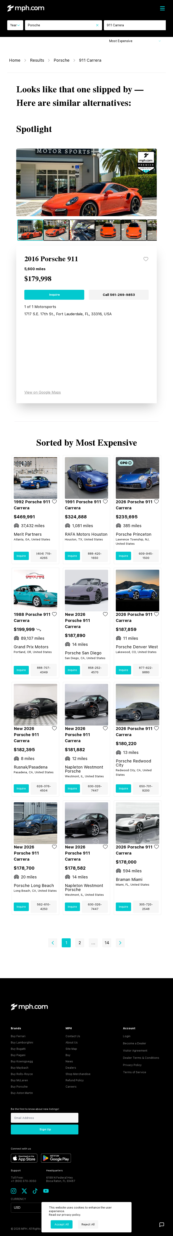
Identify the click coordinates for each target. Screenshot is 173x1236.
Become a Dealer (134, 1043)
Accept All (62, 1224)
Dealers (71, 1067)
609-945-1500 (146, 556)
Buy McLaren (19, 1080)
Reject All (88, 1224)
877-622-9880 (146, 670)
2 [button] (80, 942)
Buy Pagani (18, 1055)
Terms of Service (134, 1072)
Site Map (71, 1048)
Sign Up (45, 1129)
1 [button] (66, 942)
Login (126, 1036)
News (69, 1061)
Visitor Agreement (135, 1050)
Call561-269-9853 (119, 295)
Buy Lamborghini (22, 1042)
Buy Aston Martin (22, 1093)
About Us (72, 1042)
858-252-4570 (95, 670)
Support (16, 1170)
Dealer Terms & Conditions (141, 1057)
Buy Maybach (19, 1067)
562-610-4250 (43, 907)
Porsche (62, 60)
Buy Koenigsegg (22, 1061)
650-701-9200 (146, 788)
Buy (68, 1055)
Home (14, 60)
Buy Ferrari (18, 1036)
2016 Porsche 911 (51, 259)
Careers (71, 1086)
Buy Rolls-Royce (22, 1074)
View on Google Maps (42, 392)
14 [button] (107, 942)
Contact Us (73, 1036)
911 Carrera (90, 60)
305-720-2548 (146, 907)
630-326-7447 (95, 788)
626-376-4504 (44, 788)
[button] (52, 942)
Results (37, 60)
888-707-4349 (43, 670)
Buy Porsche (19, 1086)
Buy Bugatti (18, 1048)
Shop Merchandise (78, 1074)
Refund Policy (75, 1080)
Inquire (54, 294)
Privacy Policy (132, 1065)
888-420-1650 (95, 556)
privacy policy (71, 1214)
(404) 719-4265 (44, 556)
